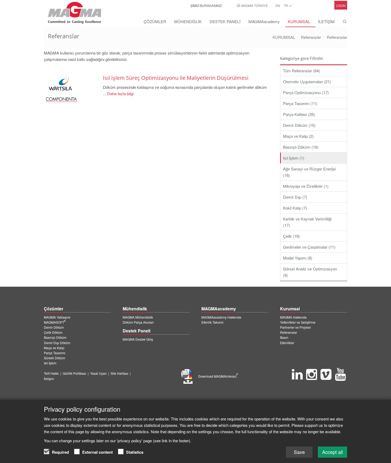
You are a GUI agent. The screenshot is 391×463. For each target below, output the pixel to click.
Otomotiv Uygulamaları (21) (307, 81)
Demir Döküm (54, 327)
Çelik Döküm (53, 332)
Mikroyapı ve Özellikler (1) (305, 186)
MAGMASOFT (55, 322)
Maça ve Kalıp (54, 347)
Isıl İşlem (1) (293, 158)
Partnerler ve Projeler (295, 327)
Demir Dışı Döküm (57, 342)
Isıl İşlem (50, 363)
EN (278, 5)
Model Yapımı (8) (297, 258)
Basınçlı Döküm (55, 337)
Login (341, 5)
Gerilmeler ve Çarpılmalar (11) (309, 247)
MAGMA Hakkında (293, 317)
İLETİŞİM (326, 21)
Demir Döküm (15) (299, 125)
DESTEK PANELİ (225, 21)
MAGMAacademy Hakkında (221, 317)
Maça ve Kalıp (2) (298, 136)
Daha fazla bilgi (120, 93)
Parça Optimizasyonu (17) (306, 92)
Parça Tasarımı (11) (300, 103)
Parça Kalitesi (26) (299, 114)
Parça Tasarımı (54, 353)
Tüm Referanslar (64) (301, 70)
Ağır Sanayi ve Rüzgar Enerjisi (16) (309, 172)
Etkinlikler (287, 342)
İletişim (49, 378)
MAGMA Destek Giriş (138, 339)
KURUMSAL (299, 21)
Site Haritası (119, 373)
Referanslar (311, 37)
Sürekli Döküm (54, 358)
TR (286, 5)
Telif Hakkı (51, 373)
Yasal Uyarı (98, 373)
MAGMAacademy (264, 21)
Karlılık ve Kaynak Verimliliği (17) (307, 222)
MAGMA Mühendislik (138, 317)
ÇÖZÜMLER (155, 21)
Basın (284, 337)
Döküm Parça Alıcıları (138, 322)
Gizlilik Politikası (74, 373)
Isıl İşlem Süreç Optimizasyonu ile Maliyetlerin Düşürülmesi (175, 77)
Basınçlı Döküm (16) (300, 147)
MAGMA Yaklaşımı (57, 317)
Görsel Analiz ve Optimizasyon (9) (310, 272)
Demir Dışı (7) (295, 197)
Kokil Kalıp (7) (295, 208)
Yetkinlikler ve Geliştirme (297, 322)
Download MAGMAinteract (218, 376)
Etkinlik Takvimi (212, 322)
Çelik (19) (291, 236)
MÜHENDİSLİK (188, 21)
